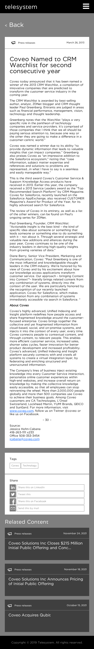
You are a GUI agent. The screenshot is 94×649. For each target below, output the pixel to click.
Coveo (15, 465)
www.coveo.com (22, 410)
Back (14, 25)
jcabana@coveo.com (25, 438)
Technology (30, 465)
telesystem (21, 6)
